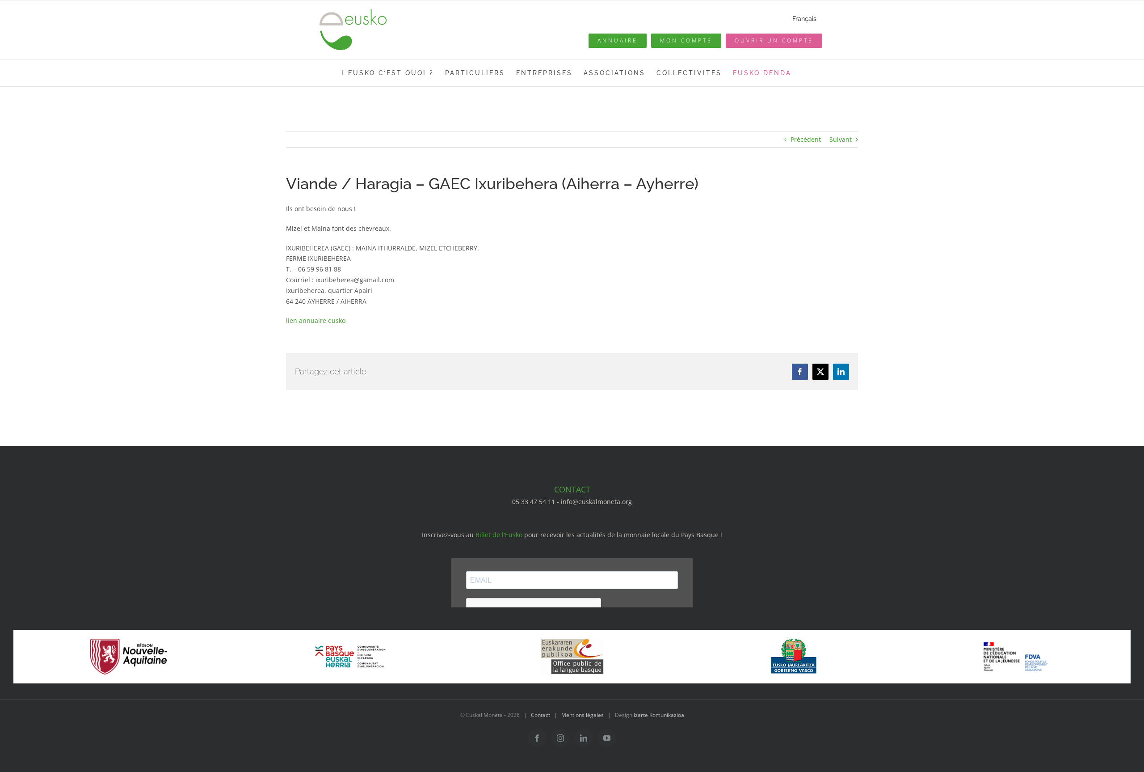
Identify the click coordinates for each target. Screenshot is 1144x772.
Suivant (840, 139)
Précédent (806, 139)
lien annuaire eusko (315, 320)
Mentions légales (582, 715)
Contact (540, 715)
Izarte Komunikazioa (659, 715)
